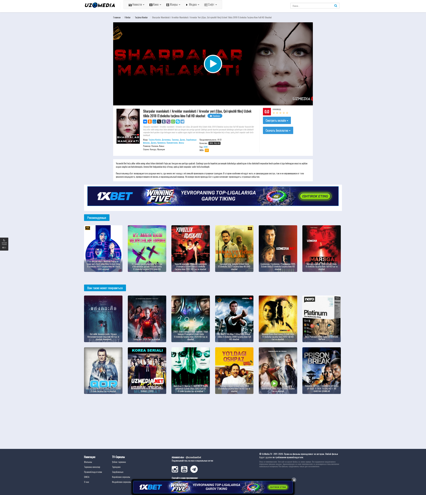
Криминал (161, 142)
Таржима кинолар (92, 467)
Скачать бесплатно (277, 130)
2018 (206, 146)
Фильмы (88, 462)
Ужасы (181, 142)
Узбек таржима (119, 462)
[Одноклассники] (150, 122)
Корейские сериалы (121, 477)
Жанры (173, 4)
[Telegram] (182, 122)
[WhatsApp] (173, 122)
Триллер (175, 139)
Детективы (166, 139)
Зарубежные (117, 472)
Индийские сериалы (121, 482)
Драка (182, 139)
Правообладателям (93, 472)
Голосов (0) (277, 109)
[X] (159, 122)
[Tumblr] (164, 122)
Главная (116, 17)
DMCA (86, 477)
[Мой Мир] (154, 122)
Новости (137, 4)
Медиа (192, 4)
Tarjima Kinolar (141, 17)
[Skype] (178, 122)
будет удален (265, 457)
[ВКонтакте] (145, 122)
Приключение (172, 142)
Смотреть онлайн (276, 120)
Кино (155, 4)
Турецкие (116, 467)
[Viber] (168, 122)
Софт (211, 4)
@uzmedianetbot (193, 457)
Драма (153, 142)
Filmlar (128, 17)
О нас (86, 482)
